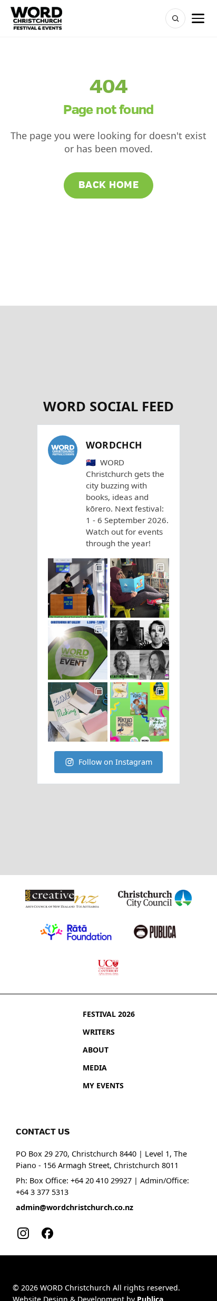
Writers (99, 1032)
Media (95, 1068)
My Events (103, 1085)
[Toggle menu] (198, 18)
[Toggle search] (175, 18)
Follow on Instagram (115, 762)
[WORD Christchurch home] (36, 18)
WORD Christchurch (75, 1288)
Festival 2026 (109, 1014)
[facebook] (47, 1233)
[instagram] (23, 1233)
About (95, 1050)
